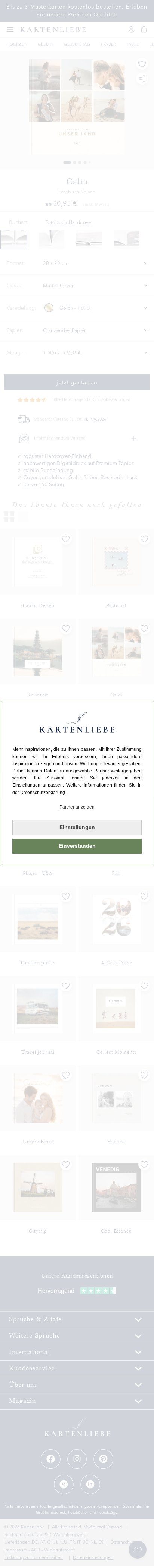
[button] (77, 807)
